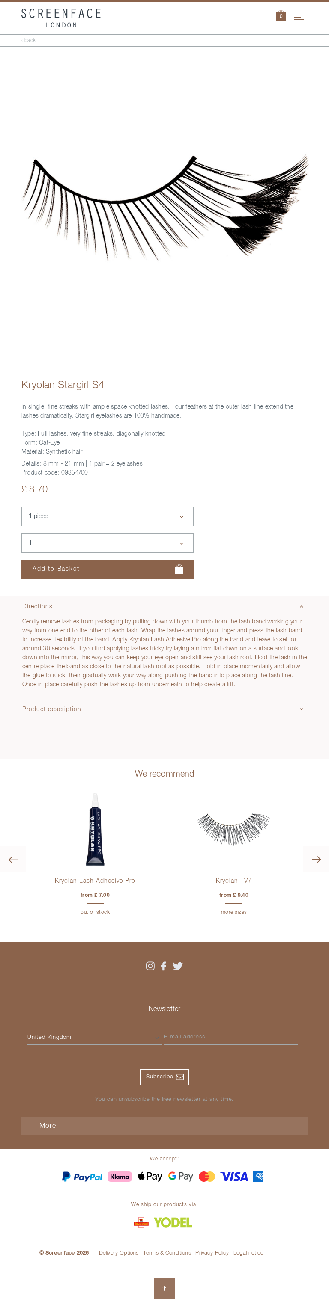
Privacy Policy (212, 1253)
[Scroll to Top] (164, 1288)
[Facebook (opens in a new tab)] (163, 966)
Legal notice (248, 1253)
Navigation (300, 16)
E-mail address (184, 1037)
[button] (281, 16)
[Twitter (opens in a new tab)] (177, 966)
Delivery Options (119, 1253)
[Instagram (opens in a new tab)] (150, 966)
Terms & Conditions (167, 1253)
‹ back (28, 40)
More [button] (47, 1126)
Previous (13, 859)
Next (316, 859)
